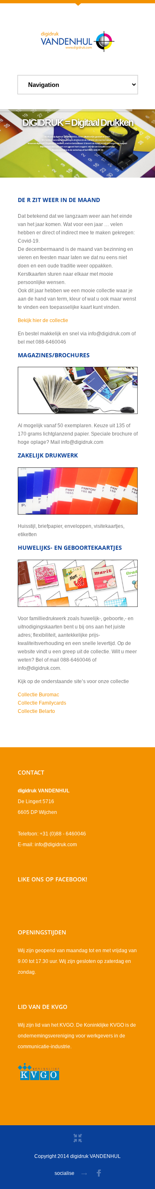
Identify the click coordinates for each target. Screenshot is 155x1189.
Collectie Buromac (38, 695)
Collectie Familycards (42, 703)
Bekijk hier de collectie (43, 320)
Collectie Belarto (36, 711)
